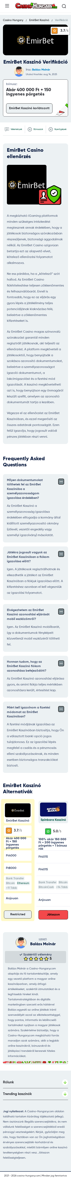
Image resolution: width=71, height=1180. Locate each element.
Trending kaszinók (17, 1094)
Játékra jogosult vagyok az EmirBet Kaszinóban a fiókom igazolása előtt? (28, 557)
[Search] (64, 6)
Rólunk (8, 1082)
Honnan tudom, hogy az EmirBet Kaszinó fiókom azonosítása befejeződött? (26, 666)
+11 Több (11, 888)
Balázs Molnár (41, 69)
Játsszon (53, 914)
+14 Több (62, 887)
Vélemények (16, 129)
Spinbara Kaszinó (53, 820)
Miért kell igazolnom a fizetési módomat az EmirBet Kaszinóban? (28, 712)
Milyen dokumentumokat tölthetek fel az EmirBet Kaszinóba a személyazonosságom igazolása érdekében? (25, 489)
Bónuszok (38, 129)
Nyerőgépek (60, 129)
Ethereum (23, 883)
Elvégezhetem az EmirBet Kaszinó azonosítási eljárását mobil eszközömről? (28, 615)
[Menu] (7, 6)
